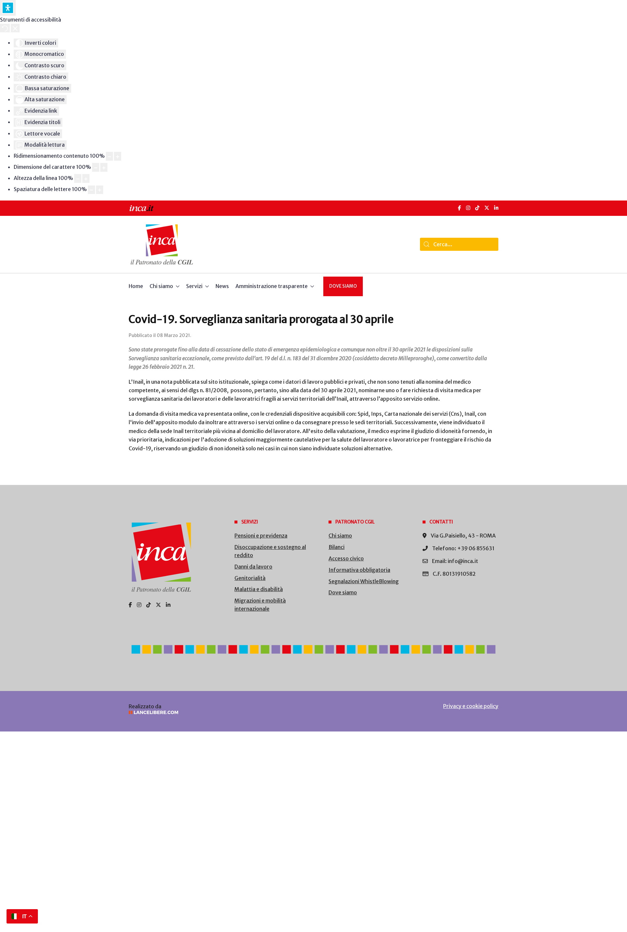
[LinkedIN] (496, 208)
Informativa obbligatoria (359, 570)
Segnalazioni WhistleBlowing (364, 581)
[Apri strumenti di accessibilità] (8, 8)
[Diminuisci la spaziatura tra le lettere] (91, 189)
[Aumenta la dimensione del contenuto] (117, 156)
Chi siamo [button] (161, 286)
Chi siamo (340, 535)
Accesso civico (346, 558)
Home (136, 286)
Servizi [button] (194, 286)
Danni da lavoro (253, 566)
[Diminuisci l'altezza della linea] (77, 178)
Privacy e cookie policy (470, 706)
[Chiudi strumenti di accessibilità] (15, 28)
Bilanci (337, 547)
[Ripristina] (5, 28)
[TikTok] (477, 208)
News (222, 286)
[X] (486, 208)
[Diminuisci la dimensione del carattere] (95, 167)
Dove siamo (343, 286)
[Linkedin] (168, 605)
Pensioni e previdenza (260, 535)
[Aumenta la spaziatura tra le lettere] (99, 189)
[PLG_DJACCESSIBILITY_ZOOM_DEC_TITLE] (109, 156)
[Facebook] (459, 208)
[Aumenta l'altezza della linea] (85, 178)
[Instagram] (468, 208)
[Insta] (139, 605)
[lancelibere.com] (215, 712)
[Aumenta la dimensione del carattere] (103, 167)
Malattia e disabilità (258, 589)
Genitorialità (249, 578)
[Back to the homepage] (162, 244)
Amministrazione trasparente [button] (271, 286)
